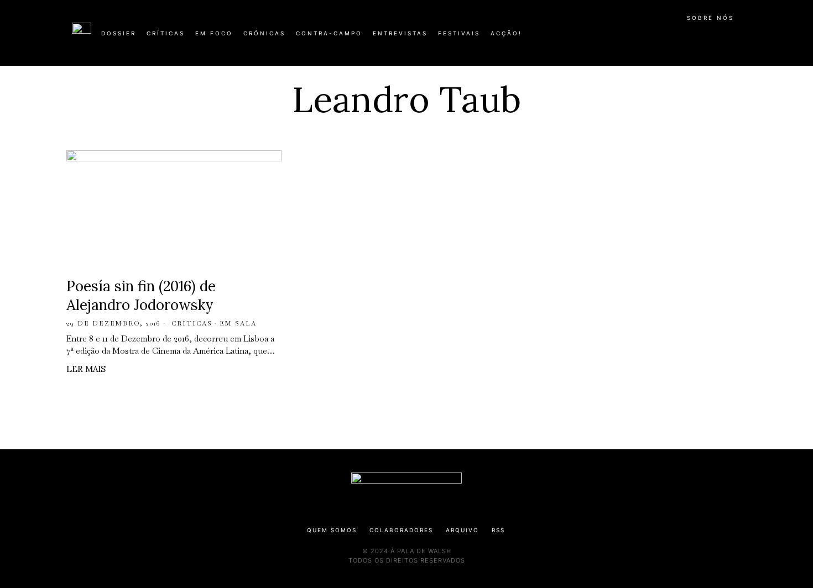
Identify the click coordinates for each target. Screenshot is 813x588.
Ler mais (86, 369)
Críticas (191, 323)
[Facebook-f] (634, 37)
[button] (735, 39)
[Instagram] (670, 37)
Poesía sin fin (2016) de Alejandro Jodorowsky (141, 295)
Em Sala (238, 323)
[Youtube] (705, 37)
